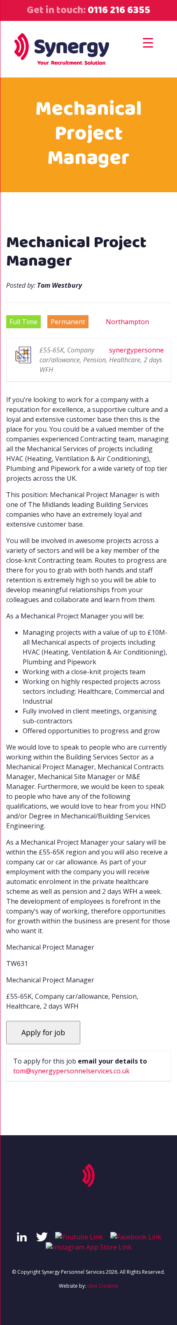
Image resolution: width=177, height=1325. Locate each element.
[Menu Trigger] (148, 42)
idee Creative (102, 1285)
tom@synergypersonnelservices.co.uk (71, 1070)
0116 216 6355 (118, 10)
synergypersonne (136, 350)
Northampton (127, 321)
